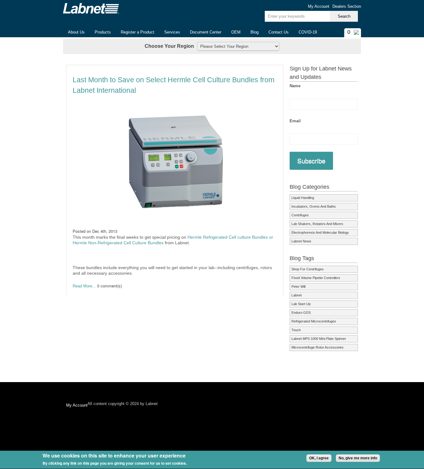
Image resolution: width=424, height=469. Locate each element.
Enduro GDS (301, 312)
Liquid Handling (302, 198)
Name (295, 85)
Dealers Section (346, 6)
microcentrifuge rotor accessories (317, 347)
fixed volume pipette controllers (315, 278)
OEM (236, 32)
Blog (254, 32)
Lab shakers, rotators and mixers (317, 224)
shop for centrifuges (307, 269)
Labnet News (301, 241)
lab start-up (301, 304)
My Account (318, 6)
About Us (74, 32)
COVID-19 (308, 32)
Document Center (205, 32)
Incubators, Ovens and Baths (313, 206)
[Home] (91, 8)
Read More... (84, 286)
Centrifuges (300, 215)
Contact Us (278, 32)
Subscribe (311, 160)
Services (172, 32)
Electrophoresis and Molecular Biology (320, 232)
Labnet (296, 295)
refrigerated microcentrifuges (313, 321)
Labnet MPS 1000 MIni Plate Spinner (318, 338)
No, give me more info (358, 458)
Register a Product (137, 32)
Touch (296, 330)
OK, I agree (319, 458)
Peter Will (298, 286)
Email (295, 121)
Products (100, 32)
